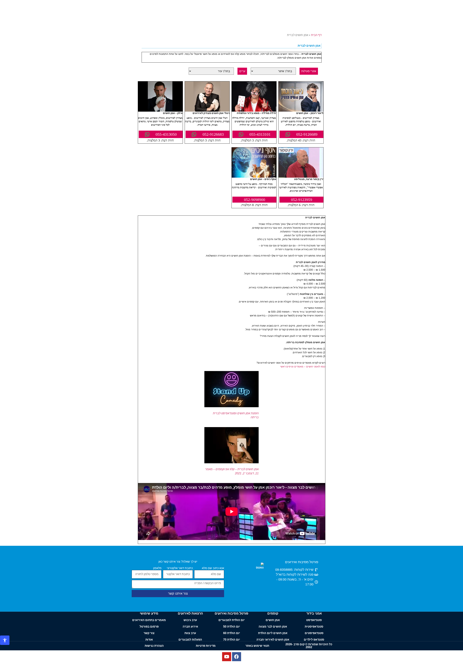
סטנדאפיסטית (314, 626)
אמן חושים (273, 620)
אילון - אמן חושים (173, 113)
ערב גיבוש (190, 620)
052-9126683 (213, 134)
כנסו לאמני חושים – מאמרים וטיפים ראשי (302, 366)
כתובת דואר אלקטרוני (180, 568)
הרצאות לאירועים (190, 613)
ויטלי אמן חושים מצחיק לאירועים (211, 113)
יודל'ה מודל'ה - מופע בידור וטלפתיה (256, 113)
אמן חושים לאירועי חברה (272, 639)
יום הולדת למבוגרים (231, 620)
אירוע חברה (190, 626)
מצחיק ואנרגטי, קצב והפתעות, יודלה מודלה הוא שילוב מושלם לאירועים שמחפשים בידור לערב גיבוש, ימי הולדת (254, 121)
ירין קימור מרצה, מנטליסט (308, 179)
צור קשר (149, 633)
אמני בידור (314, 613)
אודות (149, 639)
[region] (231, 652)
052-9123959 (301, 199)
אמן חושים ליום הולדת (272, 633)
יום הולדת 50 (231, 626)
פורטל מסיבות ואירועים (301, 562)
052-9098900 (254, 199)
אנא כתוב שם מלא (213, 568)
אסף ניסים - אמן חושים (263, 179)
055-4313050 (166, 134)
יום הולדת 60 (231, 633)
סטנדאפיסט (314, 620)
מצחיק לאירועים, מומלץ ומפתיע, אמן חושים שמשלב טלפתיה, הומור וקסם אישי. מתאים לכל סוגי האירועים (160, 121)
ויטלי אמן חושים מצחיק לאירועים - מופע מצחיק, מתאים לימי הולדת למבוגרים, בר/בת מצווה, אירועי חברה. (207, 121)
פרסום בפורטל (149, 626)
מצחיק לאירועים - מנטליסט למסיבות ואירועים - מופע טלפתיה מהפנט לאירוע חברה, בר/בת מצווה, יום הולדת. (301, 121)
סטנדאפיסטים (314, 633)
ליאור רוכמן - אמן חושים (309, 113)
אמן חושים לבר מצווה (273, 626)
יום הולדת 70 (231, 639)
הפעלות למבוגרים (190, 639)
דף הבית (316, 35)
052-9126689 (306, 134)
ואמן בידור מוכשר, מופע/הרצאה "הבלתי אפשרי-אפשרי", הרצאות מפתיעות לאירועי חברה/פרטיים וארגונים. (301, 187)
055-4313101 (260, 134)
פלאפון (157, 568)
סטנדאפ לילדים (314, 639)
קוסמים (272, 613)
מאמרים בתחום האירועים (149, 620)
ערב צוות (190, 633)
